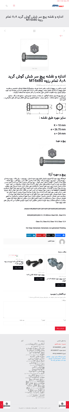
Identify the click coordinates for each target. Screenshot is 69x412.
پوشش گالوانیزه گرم (36, 372)
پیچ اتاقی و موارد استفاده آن (36, 376)
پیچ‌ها (60, 90)
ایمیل (43, 320)
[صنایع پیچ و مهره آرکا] (58, 6)
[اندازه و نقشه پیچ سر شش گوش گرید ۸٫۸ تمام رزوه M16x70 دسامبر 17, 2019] (67, 404)
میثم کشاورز (51, 241)
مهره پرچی (33, 359)
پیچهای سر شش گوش (34, 388)
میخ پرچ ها (38, 361)
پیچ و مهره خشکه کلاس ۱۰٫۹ (35, 275)
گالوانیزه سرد (29, 396)
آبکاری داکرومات (36, 344)
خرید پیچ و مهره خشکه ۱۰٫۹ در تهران (56, 280)
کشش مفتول (38, 395)
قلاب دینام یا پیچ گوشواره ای (35, 351)
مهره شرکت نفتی (29, 355)
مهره (56, 117)
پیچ (40, 373)
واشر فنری (28, 361)
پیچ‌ (54, 88)
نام (64, 320)
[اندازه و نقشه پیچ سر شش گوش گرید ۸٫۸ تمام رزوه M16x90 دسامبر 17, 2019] (1, 404)
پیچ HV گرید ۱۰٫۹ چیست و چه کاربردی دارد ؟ (13, 263)
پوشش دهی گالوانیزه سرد (38, 368)
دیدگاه (64, 300)
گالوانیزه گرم (42, 397)
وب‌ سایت (22, 320)
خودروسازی (28, 96)
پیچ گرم (31, 394)
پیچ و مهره (61, 141)
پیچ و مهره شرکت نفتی (35, 391)
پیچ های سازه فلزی (35, 387)
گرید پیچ (37, 397)
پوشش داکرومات (36, 364)
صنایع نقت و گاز (18, 96)
